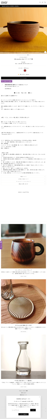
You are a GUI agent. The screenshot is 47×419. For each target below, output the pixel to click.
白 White (22, 70)
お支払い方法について (23, 179)
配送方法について (23, 394)
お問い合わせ (23, 392)
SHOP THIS (23, 276)
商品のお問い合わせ (23, 184)
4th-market (23, 57)
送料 (19, 63)
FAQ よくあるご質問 (23, 390)
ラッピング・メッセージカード (23, 181)
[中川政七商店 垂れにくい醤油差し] (23, 357)
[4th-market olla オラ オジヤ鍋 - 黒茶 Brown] (10, 217)
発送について (23, 176)
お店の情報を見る (8, 88)
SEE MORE (23, 331)
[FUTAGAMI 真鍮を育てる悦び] (23, 301)
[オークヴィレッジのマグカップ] (23, 246)
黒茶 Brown (25, 70)
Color (23, 68)
